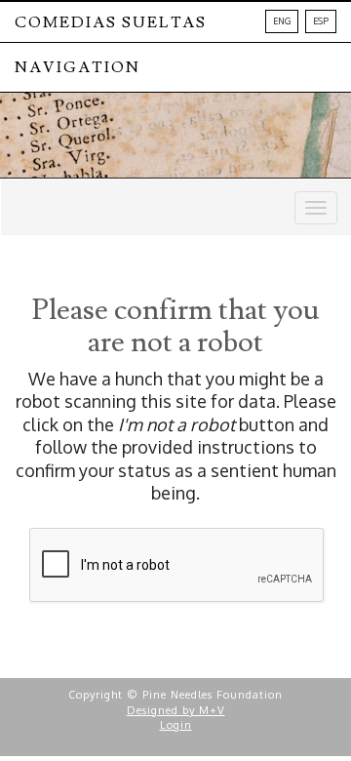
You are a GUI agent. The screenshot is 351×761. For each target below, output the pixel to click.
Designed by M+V (176, 710)
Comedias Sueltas (111, 22)
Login (176, 725)
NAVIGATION (77, 67)
